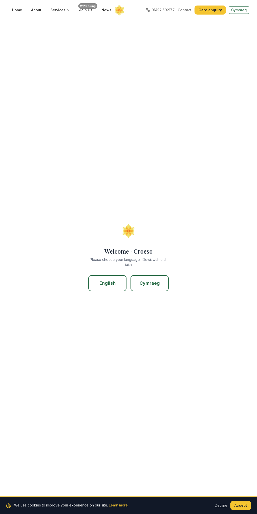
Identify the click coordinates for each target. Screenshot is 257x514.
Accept (240, 505)
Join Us (87, 9)
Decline (221, 505)
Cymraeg (150, 283)
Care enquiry (210, 10)
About (36, 10)
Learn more (118, 505)
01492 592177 (163, 10)
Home (17, 10)
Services (58, 10)
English (107, 283)
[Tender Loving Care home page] (128, 10)
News (106, 10)
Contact (184, 10)
